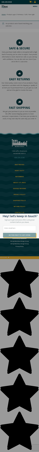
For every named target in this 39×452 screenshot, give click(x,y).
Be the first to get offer (19, 235)
